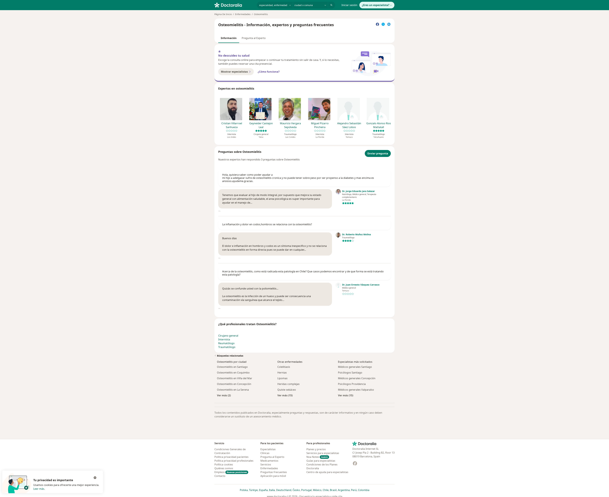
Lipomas (282, 378)
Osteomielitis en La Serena (233, 389)
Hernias (282, 372)
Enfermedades (243, 14)
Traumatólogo (226, 347)
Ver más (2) (224, 395)
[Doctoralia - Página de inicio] (234, 4)
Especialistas (268, 449)
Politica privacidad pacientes (231, 457)
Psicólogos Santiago (350, 372)
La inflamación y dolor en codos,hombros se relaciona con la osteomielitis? (267, 224)
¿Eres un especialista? (375, 5)
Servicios (265, 464)
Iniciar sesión (349, 5)
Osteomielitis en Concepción (234, 384)
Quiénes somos (223, 468)
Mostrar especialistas (234, 71)
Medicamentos (269, 460)
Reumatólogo (226, 343)
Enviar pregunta (377, 153)
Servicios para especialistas (322, 453)
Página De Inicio (223, 14)
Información (229, 38)
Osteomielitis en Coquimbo (233, 372)
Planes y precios (316, 449)
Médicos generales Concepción (356, 378)
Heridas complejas (288, 384)
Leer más (38, 489)
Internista (224, 339)
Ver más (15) (285, 395)
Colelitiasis (283, 367)
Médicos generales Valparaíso (356, 389)
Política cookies (223, 464)
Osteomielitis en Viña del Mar (234, 378)
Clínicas (264, 453)
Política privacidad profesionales (233, 460)
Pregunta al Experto (254, 38)
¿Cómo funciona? (269, 71)
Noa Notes (317, 457)
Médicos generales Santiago (355, 367)
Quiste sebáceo (286, 389)
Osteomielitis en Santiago (232, 367)
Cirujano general (228, 335)
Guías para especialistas (320, 460)
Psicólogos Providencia (352, 384)
